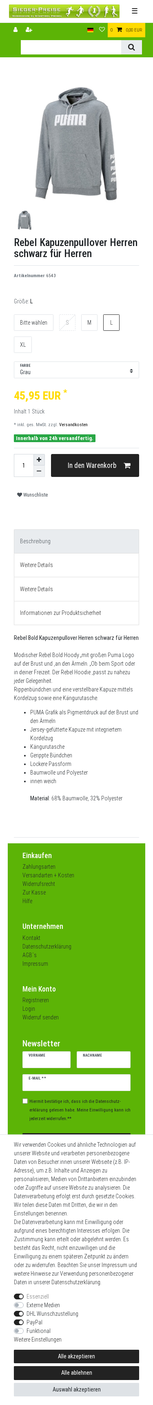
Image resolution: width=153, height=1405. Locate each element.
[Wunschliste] (102, 30)
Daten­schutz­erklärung (75, 1282)
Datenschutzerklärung (46, 946)
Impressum (35, 963)
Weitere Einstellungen (38, 1339)
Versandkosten (73, 424)
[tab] (77, 541)
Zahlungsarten (38, 866)
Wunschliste (35, 495)
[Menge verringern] (39, 471)
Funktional (39, 1331)
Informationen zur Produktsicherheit (60, 613)
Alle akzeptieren (76, 1356)
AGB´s (29, 955)
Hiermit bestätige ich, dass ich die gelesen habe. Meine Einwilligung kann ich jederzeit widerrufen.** (80, 1110)
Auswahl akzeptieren (77, 1389)
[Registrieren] (30, 30)
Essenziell (38, 1296)
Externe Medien (43, 1305)
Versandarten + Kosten (48, 875)
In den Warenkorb (92, 465)
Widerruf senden (40, 1017)
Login (28, 1008)
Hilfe (27, 901)
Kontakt (31, 938)
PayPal (34, 1322)
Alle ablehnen (76, 1372)
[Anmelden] (16, 30)
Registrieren (35, 1000)
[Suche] (131, 47)
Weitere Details (36, 565)
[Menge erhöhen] (39, 459)
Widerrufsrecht (38, 884)
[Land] (90, 30)
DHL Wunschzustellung (52, 1313)
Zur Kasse (34, 892)
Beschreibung (35, 541)
